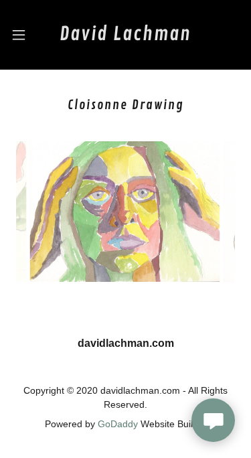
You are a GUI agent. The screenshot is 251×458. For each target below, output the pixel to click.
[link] (125, 34)
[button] (20, 34)
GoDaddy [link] (118, 423)
